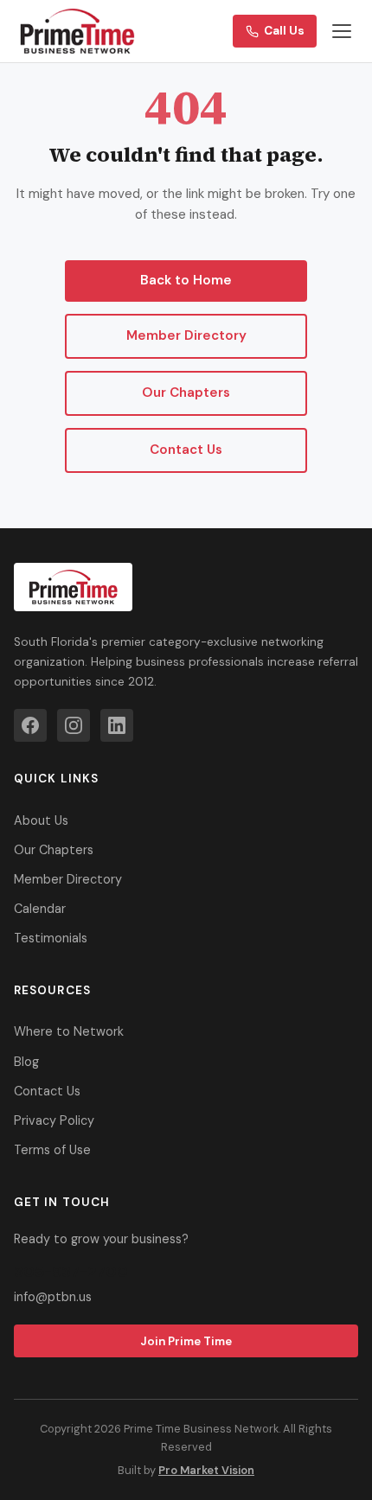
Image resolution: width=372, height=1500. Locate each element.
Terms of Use (52, 1150)
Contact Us (186, 449)
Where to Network (69, 1031)
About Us (41, 820)
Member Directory (186, 335)
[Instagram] (73, 725)
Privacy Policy (54, 1120)
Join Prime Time (186, 1341)
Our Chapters (186, 392)
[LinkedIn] (116, 725)
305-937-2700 (71, 1271)
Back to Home (186, 280)
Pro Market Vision (206, 1470)
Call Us (284, 30)
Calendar (40, 908)
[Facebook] (30, 725)
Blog (26, 1061)
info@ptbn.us (53, 1297)
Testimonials (50, 938)
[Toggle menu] (341, 31)
